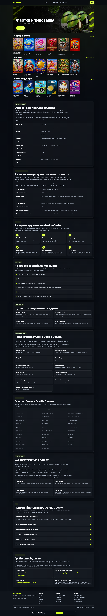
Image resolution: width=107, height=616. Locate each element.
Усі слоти (92, 36)
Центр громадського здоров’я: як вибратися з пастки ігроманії (67, 572)
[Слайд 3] (90, 31)
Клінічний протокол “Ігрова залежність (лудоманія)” (26, 582)
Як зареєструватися (60, 595)
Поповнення (58, 597)
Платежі (62, 2)
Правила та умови (78, 595)
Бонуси (46, 2)
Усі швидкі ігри (91, 79)
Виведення (58, 599)
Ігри (50, 2)
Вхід (92, 2)
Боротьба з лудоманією (20, 575)
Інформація (55, 2)
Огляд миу (58, 601)
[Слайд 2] (89, 31)
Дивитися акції (21, 28)
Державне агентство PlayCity (21, 572)
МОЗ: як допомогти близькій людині (62, 573)
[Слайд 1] (88, 31)
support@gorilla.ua (78, 601)
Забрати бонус (59, 613)
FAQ (66, 2)
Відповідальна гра (19, 573)
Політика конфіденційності (79, 597)
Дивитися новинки (90, 57)
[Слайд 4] (92, 31)
